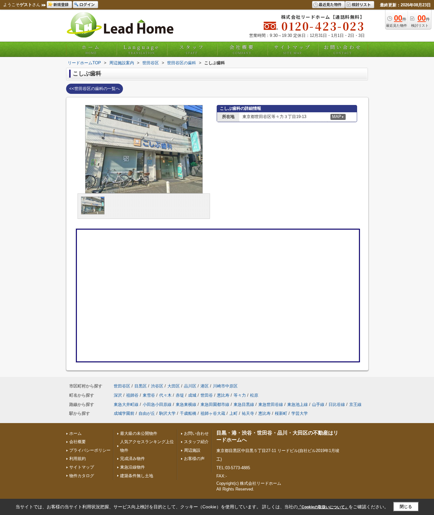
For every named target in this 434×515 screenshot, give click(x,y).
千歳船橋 (188, 413)
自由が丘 (147, 413)
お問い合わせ (343, 49)
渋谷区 (157, 386)
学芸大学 (299, 413)
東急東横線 (186, 404)
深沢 (118, 395)
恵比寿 (223, 395)
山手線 (318, 404)
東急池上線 (297, 404)
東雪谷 (149, 395)
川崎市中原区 (225, 386)
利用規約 (77, 458)
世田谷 (206, 395)
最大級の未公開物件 (138, 433)
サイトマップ (292, 49)
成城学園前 (124, 413)
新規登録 (61, 4)
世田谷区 (122, 386)
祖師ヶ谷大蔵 (212, 413)
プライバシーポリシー (90, 450)
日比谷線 (337, 404)
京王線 (355, 404)
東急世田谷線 (270, 404)
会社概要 (242, 49)
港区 (204, 386)
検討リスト (361, 4)
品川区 (190, 386)
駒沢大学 (167, 413)
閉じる (406, 506)
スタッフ (192, 49)
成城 (192, 395)
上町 (233, 413)
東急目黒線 (244, 404)
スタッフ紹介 (196, 441)
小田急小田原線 (157, 404)
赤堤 (180, 395)
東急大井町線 (126, 404)
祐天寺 (248, 413)
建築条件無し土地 (136, 475)
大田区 (173, 386)
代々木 (165, 395)
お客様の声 (194, 458)
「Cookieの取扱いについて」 (323, 507)
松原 (254, 395)
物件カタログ (81, 475)
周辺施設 (192, 450)
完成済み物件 (132, 458)
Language (141, 49)
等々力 (240, 395)
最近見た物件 (330, 4)
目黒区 (140, 386)
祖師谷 (132, 395)
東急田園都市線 (214, 404)
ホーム (91, 49)
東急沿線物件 (132, 467)
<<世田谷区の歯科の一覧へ (94, 88)
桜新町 (281, 413)
